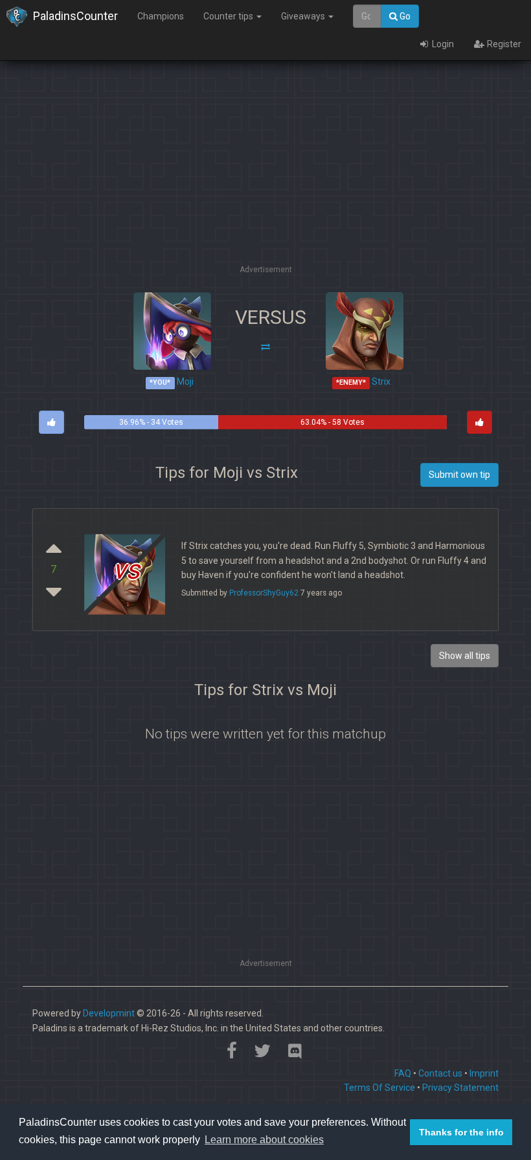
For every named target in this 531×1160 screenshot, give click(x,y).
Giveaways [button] (304, 16)
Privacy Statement (460, 1087)
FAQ (402, 1073)
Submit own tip (459, 474)
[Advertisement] (274, 171)
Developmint (109, 1013)
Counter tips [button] (229, 16)
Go (404, 16)
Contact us (440, 1073)
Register (503, 44)
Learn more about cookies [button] (264, 1139)
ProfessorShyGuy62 (264, 592)
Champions (160, 16)
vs (126, 569)
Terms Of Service (379, 1087)
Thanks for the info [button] (461, 1132)
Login (442, 44)
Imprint (484, 1073)
